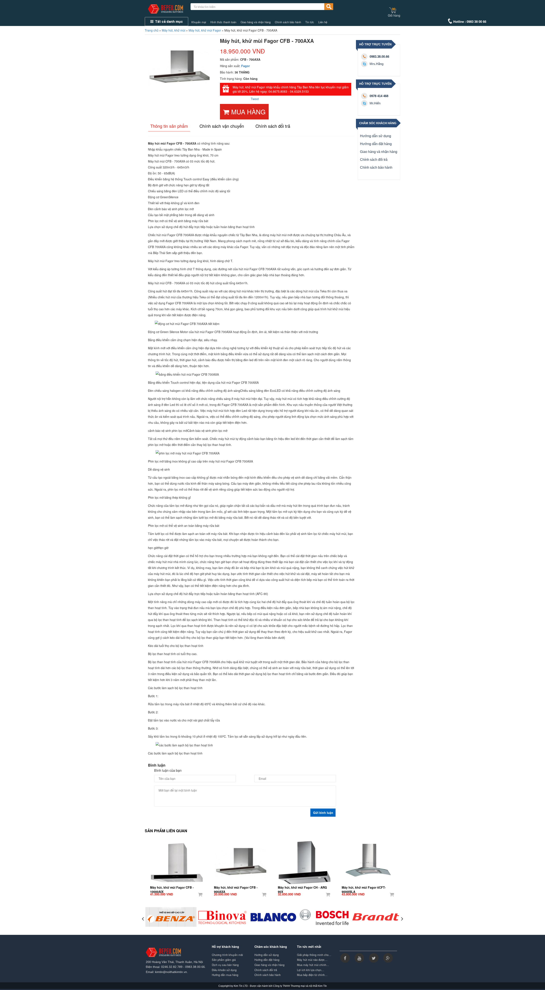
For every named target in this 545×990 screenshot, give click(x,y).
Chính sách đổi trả (373, 159)
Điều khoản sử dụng (224, 970)
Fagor (245, 66)
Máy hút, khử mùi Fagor (205, 30)
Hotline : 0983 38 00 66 (469, 21)
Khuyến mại (198, 22)
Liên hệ (322, 22)
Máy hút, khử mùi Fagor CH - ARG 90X (302, 887)
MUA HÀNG (248, 111)
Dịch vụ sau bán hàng (225, 965)
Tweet (255, 99)
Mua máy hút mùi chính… (313, 965)
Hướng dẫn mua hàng (225, 975)
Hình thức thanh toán (223, 22)
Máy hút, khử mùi (173, 30)
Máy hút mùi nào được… (312, 960)
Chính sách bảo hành (288, 22)
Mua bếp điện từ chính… (312, 975)
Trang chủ (151, 30)
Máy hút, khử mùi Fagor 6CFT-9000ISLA (364, 887)
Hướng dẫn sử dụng (375, 136)
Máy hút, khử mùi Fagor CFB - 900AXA (236, 887)
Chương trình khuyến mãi (227, 955)
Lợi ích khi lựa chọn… (310, 970)
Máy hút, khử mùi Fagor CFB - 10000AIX (172, 887)
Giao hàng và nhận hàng (256, 22)
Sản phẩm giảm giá (224, 960)
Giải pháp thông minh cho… (314, 955)
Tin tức (309, 22)
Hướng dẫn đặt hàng (376, 144)
